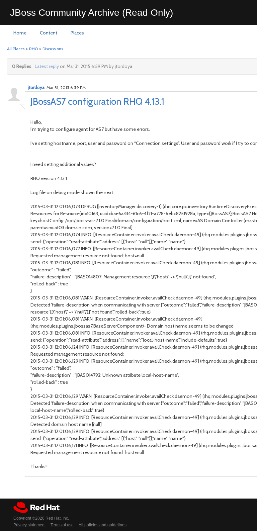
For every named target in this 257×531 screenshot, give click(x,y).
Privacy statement (29, 525)
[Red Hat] (36, 507)
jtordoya (36, 87)
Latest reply (47, 66)
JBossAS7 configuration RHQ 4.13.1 (97, 101)
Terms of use (62, 525)
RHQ (33, 48)
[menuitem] (20, 33)
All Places (15, 48)
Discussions (52, 48)
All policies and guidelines (102, 525)
